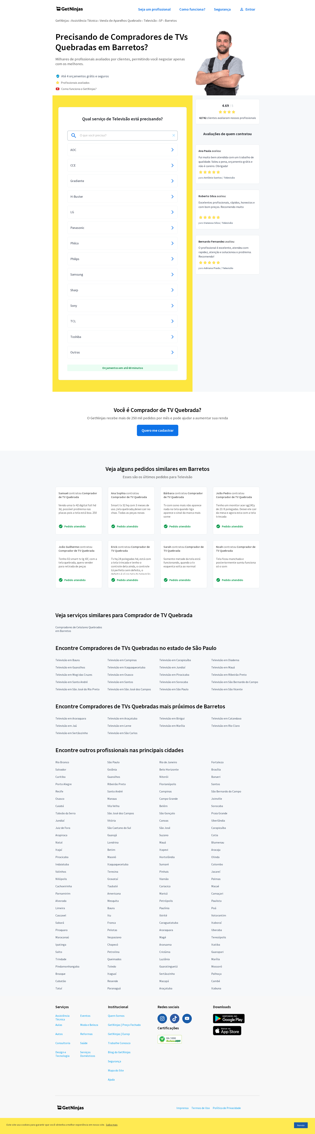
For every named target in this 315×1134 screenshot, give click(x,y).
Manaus (112, 798)
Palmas (216, 879)
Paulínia (164, 908)
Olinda (215, 857)
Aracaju (215, 850)
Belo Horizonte (169, 769)
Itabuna (216, 988)
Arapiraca (61, 835)
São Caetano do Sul (119, 828)
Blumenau (217, 842)
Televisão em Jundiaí (172, 667)
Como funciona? (192, 9)
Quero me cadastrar (158, 430)
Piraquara (61, 930)
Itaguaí (111, 974)
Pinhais (164, 871)
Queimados (114, 959)
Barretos (171, 20)
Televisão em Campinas (122, 660)
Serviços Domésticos (87, 1054)
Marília (215, 959)
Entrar (250, 9)
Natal (59, 842)
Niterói (163, 777)
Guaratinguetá (168, 966)
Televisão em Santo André (71, 682)
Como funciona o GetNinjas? (79, 89)
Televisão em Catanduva (226, 718)
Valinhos (60, 871)
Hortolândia (167, 857)
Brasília (216, 769)
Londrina (112, 842)
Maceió (111, 857)
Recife (59, 791)
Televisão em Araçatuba (122, 718)
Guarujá (112, 835)
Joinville (216, 798)
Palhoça (216, 974)
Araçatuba (165, 988)
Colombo (217, 864)
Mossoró (216, 966)
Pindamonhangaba (67, 966)
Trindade (60, 959)
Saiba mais (112, 1124)
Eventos (85, 1015)
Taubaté (112, 886)
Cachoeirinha (63, 886)
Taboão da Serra (65, 813)
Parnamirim (62, 893)
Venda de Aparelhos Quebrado (120, 20)
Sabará (59, 922)
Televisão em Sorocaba (173, 682)
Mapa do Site (116, 1070)
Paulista (216, 901)
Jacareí (215, 871)
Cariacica (164, 886)
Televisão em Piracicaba (174, 674)
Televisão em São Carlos (122, 733)
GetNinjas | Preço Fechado (124, 1025)
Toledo (111, 966)
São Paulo (113, 762)
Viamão (164, 879)
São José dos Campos (120, 813)
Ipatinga (60, 944)
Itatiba (215, 944)
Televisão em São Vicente (227, 689)
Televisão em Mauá (223, 667)
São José (164, 828)
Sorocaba (217, 806)
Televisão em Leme (119, 725)
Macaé (215, 886)
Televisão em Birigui (171, 718)
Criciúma (164, 952)
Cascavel (60, 915)
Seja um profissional (154, 9)
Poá (213, 908)
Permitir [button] (301, 1125)
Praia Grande (219, 813)
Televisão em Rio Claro (225, 725)
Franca (111, 922)
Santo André (115, 791)
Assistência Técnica (84, 20)
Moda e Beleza (89, 1025)
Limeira (60, 908)
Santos (215, 784)
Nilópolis (61, 879)
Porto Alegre (63, 784)
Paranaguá (114, 988)
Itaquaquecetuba (117, 864)
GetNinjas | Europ (119, 1034)
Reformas (86, 1034)
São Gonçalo (167, 813)
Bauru (111, 908)
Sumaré (164, 864)
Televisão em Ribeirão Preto (229, 674)
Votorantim (218, 915)
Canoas (163, 820)
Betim (111, 850)
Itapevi (163, 850)
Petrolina (113, 952)
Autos (59, 1034)
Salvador (60, 769)
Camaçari (217, 893)
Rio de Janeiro (168, 762)
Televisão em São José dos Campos (129, 689)
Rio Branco (62, 762)
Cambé (215, 981)
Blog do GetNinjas (119, 1052)
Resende (112, 981)
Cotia (214, 835)
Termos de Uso (200, 1108)
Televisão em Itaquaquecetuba (126, 667)
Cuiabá (59, 806)
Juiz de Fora (62, 828)
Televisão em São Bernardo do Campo (234, 682)
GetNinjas (62, 20)
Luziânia (164, 959)
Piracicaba (61, 857)
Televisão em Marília (172, 725)
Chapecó (112, 944)
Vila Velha (113, 806)
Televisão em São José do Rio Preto (77, 689)
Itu (109, 915)
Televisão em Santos (120, 682)
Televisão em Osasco (120, 674)
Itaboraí (216, 922)
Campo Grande (168, 798)
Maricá (163, 893)
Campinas (165, 791)
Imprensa (182, 1108)
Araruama (165, 944)
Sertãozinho (167, 974)
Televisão (150, 20)
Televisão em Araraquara (70, 718)
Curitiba (60, 777)
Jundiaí (59, 820)
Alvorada (60, 901)
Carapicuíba (218, 828)
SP (161, 20)
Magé (162, 937)
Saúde (84, 1043)
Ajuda (111, 1079)
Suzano (163, 835)
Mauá (162, 842)
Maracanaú (62, 937)
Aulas (58, 1025)
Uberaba (216, 930)
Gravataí (112, 879)
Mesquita (113, 901)
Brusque (60, 974)
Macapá (164, 981)
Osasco (59, 798)
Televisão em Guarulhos (70, 667)
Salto (58, 952)
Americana (114, 893)
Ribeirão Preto (116, 784)
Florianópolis (167, 784)
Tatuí (58, 988)
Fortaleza (217, 762)
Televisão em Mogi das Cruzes (73, 674)
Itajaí (58, 850)
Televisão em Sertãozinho (71, 733)
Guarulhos (113, 777)
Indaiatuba (62, 864)
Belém (163, 806)
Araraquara (166, 930)
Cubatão (60, 981)
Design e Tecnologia (62, 1054)
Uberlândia (218, 820)
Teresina (112, 871)
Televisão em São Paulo (173, 689)
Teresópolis (218, 937)
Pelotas (112, 930)
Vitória (111, 820)
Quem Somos (116, 1015)
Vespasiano (114, 937)
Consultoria (62, 1043)
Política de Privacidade (227, 1108)
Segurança (222, 9)
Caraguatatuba (168, 922)
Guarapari (217, 952)
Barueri (215, 777)
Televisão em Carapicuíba (175, 660)
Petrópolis (166, 901)
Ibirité (163, 915)
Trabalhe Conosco (119, 1043)
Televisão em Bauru (67, 660)
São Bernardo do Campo (226, 791)
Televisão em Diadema (225, 660)
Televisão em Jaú (66, 725)
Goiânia (112, 769)
